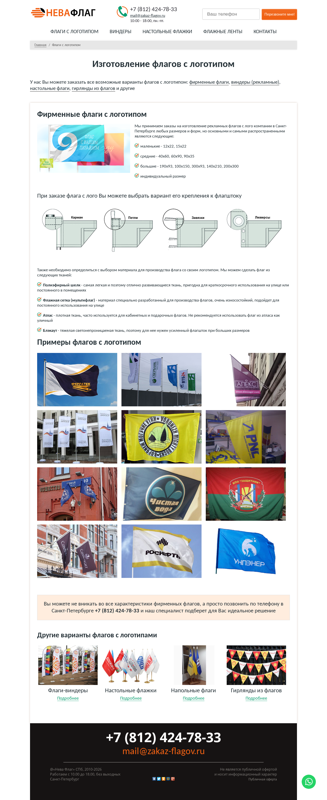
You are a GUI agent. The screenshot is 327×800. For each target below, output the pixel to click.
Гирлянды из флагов (256, 694)
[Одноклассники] (163, 779)
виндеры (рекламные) (255, 82)
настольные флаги (49, 88)
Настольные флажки (167, 31)
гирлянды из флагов (93, 88)
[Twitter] (159, 779)
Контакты (265, 31)
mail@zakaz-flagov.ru (147, 16)
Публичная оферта (262, 779)
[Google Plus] (173, 779)
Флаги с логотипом (74, 31)
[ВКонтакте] (154, 779)
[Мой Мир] (168, 779)
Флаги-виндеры (68, 694)
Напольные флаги (193, 694)
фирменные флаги (209, 82)
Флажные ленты (222, 31)
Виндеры (120, 31)
